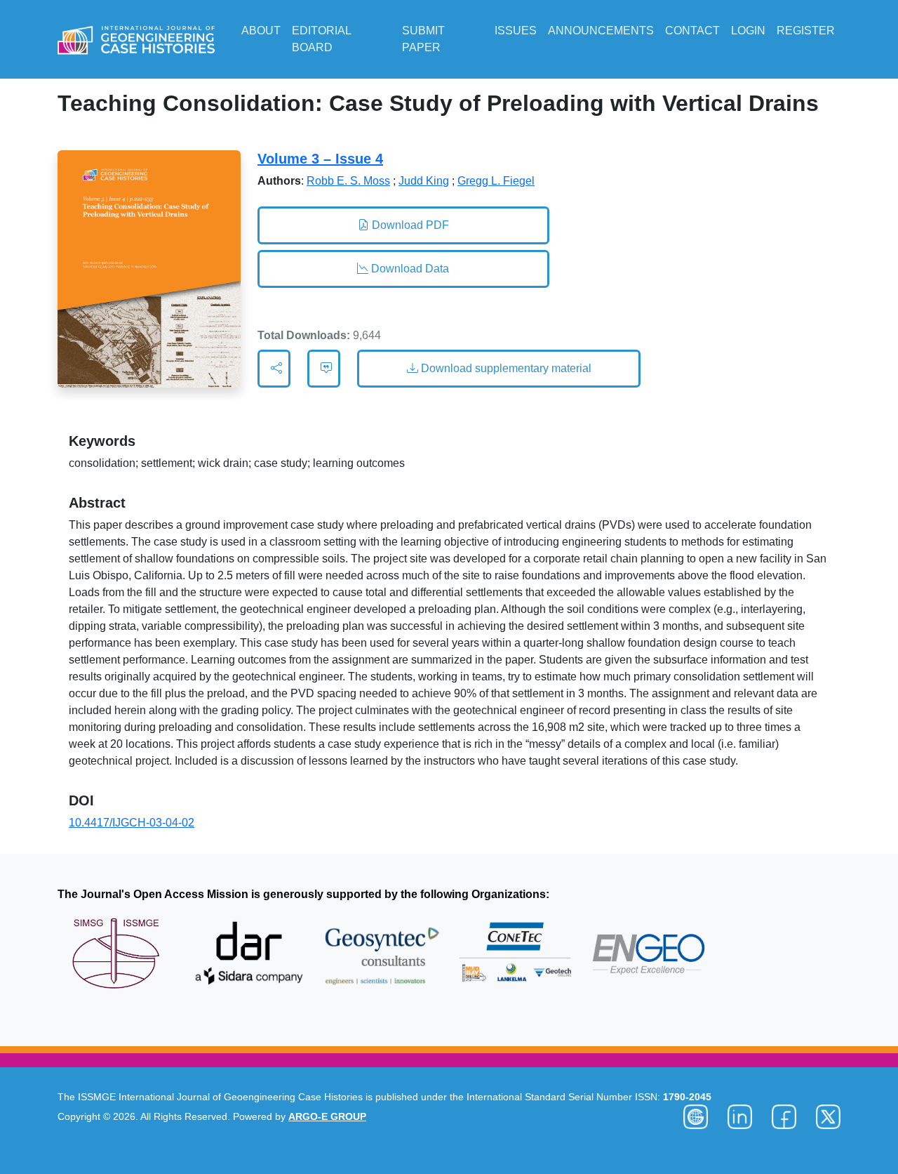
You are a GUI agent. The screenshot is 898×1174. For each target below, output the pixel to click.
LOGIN (748, 31)
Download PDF (409, 225)
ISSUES (516, 31)
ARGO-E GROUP (327, 1116)
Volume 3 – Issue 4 (320, 158)
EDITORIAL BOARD (321, 39)
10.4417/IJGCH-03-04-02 (131, 823)
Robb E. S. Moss (348, 181)
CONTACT (692, 31)
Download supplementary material (504, 368)
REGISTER (806, 31)
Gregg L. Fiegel (496, 181)
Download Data (408, 269)
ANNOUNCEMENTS (601, 31)
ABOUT (261, 31)
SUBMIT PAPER (423, 39)
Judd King (423, 181)
